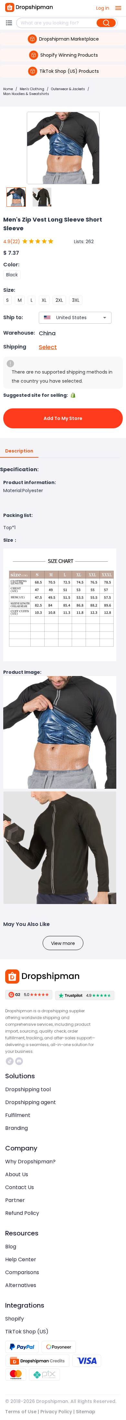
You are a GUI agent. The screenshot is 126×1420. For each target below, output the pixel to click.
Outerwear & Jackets (68, 89)
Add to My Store (63, 418)
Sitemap (85, 1411)
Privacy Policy (56, 1411)
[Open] (104, 317)
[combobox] (65, 318)
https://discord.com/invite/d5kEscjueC (20, 1061)
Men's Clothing (32, 89)
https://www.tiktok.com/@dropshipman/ (10, 1061)
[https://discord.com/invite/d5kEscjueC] (19, 1061)
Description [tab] (19, 451)
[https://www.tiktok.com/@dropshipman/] (10, 1061)
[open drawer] (118, 8)
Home (8, 89)
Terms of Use (21, 1411)
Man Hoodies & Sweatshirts (26, 93)
